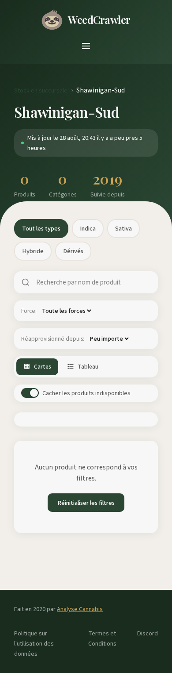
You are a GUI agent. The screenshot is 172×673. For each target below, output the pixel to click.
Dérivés (73, 251)
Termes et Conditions (102, 638)
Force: (29, 311)
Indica (88, 228)
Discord (147, 633)
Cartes (42, 366)
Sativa (123, 228)
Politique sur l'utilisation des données (34, 643)
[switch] (30, 393)
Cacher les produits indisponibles (86, 393)
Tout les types (41, 228)
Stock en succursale (40, 90)
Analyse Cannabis (80, 609)
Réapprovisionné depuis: (52, 339)
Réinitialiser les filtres (86, 503)
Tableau (88, 366)
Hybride (33, 251)
